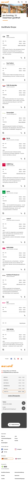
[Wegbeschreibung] (3, 57)
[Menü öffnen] (26, 2)
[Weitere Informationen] (24, 57)
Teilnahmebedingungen (20, 478)
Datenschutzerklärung (19, 472)
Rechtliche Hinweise (5, 472)
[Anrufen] (21, 57)
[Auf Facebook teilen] (11, 358)
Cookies (3, 478)
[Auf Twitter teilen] (14, 358)
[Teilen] (21, 358)
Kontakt (3, 475)
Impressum (17, 475)
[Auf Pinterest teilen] (18, 358)
